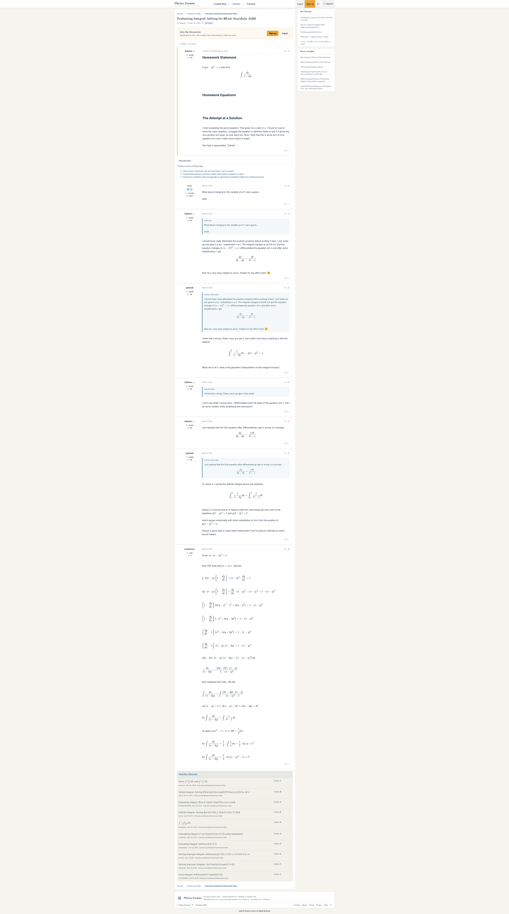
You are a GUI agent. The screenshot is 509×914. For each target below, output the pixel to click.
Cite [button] (285, 150)
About (304, 905)
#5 (289, 382)
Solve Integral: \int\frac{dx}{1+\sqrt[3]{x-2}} (201, 874)
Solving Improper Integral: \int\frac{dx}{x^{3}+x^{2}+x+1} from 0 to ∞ (214, 854)
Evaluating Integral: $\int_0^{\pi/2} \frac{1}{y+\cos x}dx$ (207, 802)
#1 (289, 51)
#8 (289, 549)
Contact (297, 905)
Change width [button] (201, 905)
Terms (311, 905)
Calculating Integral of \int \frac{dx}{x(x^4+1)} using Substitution (211, 834)
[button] (228, 4)
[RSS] (331, 905)
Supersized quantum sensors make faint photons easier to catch (213, 174)
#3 (289, 214)
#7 (289, 453)
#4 (289, 288)
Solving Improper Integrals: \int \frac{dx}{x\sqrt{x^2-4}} (207, 864)
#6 (289, 421)
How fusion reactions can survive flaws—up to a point (208, 171)
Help (326, 905)
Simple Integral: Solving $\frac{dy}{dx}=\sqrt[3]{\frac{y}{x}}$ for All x (214, 792)
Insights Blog (220, 4)
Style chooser (185, 905)
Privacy (319, 905)
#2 (289, 186)
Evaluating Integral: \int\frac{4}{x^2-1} (198, 844)
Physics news (184, 166)
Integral (209, 23)
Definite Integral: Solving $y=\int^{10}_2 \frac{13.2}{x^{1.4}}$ (209, 812)
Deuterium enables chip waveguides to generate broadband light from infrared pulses (223, 177)
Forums (236, 4)
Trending (251, 4)
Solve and (192, 781)
